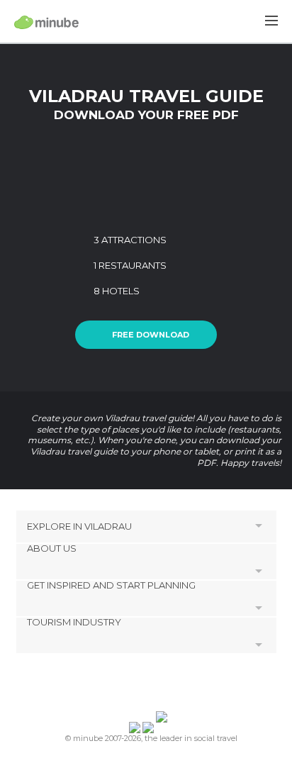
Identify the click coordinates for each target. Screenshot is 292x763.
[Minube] (46, 22)
